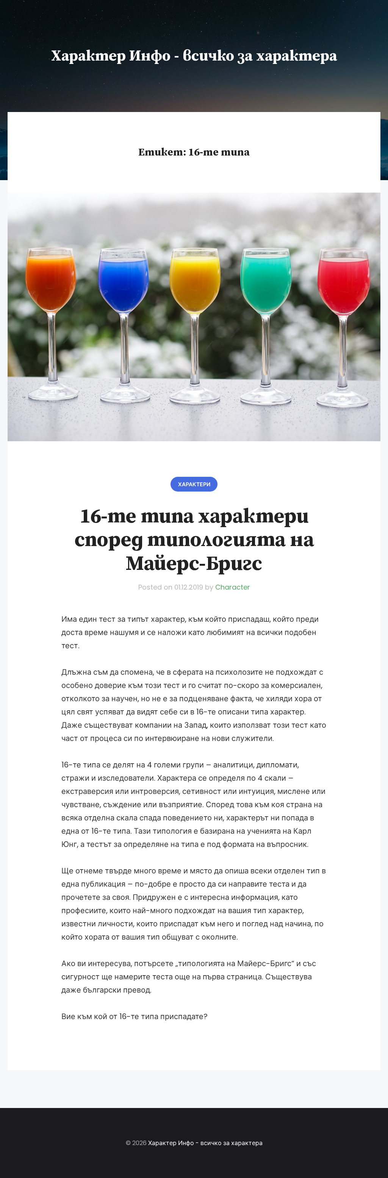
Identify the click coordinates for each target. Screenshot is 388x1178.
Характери (194, 484)
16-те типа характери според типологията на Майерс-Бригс (194, 540)
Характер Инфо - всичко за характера (194, 56)
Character (232, 587)
